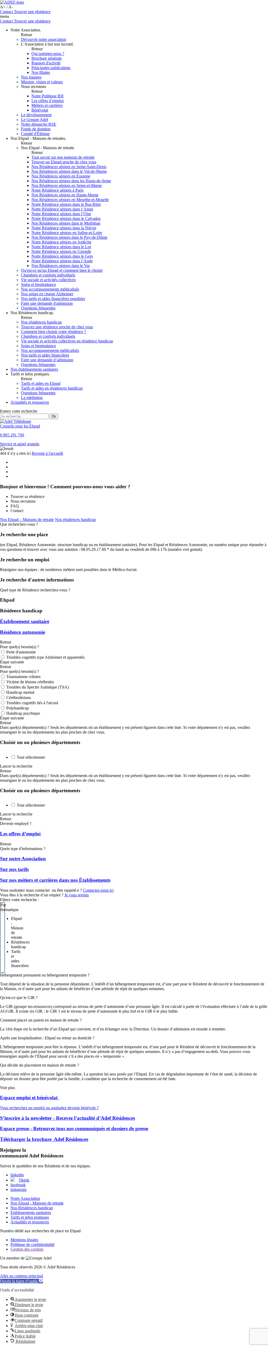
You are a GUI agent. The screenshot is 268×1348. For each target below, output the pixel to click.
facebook (18, 1185)
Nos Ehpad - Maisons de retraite (37, 1203)
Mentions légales (24, 1240)
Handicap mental (20, 692)
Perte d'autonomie (21, 652)
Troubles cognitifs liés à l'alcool (32, 703)
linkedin (17, 1175)
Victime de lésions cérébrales (30, 682)
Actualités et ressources (29, 1222)
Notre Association (25, 1198)
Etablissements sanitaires (30, 1212)
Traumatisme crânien (23, 676)
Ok (54, 416)
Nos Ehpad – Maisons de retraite (27, 519)
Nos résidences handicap (75, 519)
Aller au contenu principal (21, 1276)
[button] (21, 1281)
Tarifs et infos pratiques (29, 1217)
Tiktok (24, 1180)
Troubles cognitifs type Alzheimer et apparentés (45, 657)
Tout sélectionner (31, 757)
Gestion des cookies (26, 1249)
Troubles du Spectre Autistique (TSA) (37, 687)
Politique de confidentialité (32, 1244)
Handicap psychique (23, 713)
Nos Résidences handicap (31, 1208)
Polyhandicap (17, 708)
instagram (18, 1189)
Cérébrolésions (18, 697)
